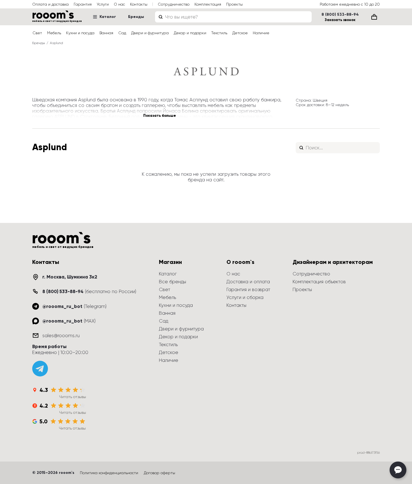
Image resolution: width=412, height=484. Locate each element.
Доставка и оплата (248, 281)
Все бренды (172, 281)
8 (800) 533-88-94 (340, 14)
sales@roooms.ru (61, 335)
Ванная (106, 33)
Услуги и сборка (244, 297)
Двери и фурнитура (150, 33)
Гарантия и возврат (248, 289)
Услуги (103, 4)
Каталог (107, 16)
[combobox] (233, 16)
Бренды (136, 16)
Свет (37, 33)
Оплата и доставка (50, 4)
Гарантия (83, 4)
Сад (122, 33)
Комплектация (208, 4)
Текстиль (219, 33)
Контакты (138, 4)
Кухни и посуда (80, 33)
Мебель (54, 33)
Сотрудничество (173, 4)
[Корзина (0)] (374, 16)
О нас (119, 4)
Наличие (261, 33)
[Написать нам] (398, 470)
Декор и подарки (190, 33)
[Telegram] (40, 368)
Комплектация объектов (319, 281)
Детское (240, 33)
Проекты (234, 4)
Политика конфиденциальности (109, 473)
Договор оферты (159, 473)
